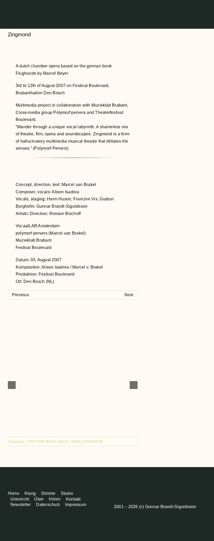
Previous (20, 295)
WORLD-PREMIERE (87, 442)
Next (128, 295)
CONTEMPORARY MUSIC (48, 442)
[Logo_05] (20, 3)
